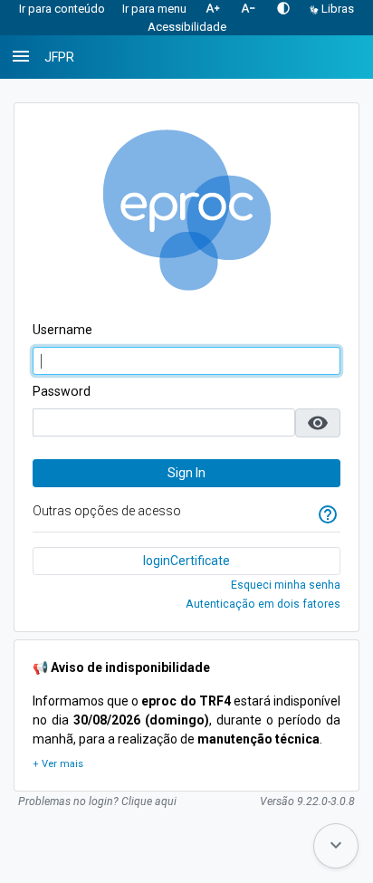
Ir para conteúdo (62, 8)
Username (62, 329)
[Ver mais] (58, 765)
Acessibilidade (187, 27)
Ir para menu (154, 8)
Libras (336, 8)
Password (62, 391)
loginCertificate (186, 560)
